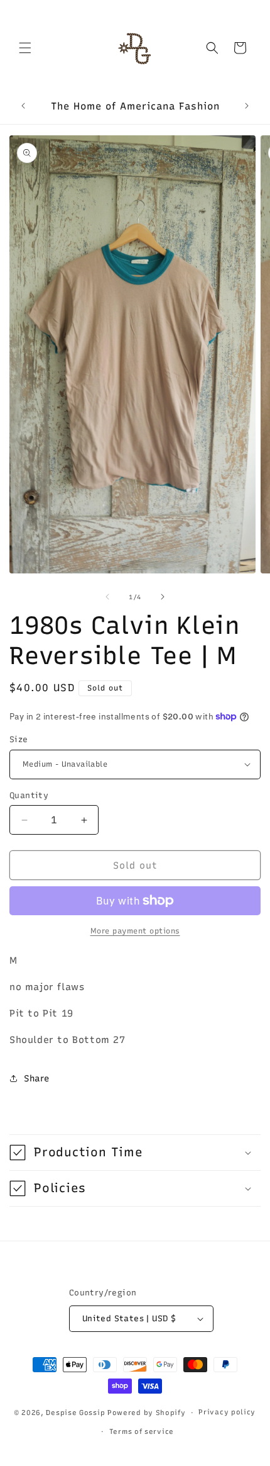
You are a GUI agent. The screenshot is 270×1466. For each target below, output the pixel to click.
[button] (25, 48)
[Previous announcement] (23, 106)
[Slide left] (107, 597)
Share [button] (37, 1078)
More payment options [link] (135, 931)
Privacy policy (227, 1412)
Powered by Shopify (146, 1413)
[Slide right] (162, 597)
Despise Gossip (75, 1413)
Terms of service (141, 1432)
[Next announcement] (247, 106)
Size (18, 739)
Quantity (28, 795)
